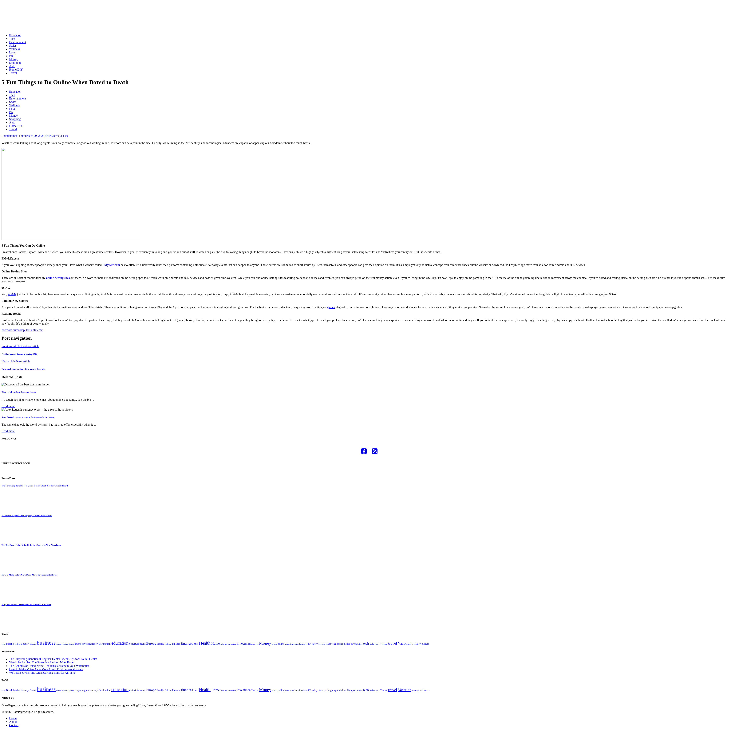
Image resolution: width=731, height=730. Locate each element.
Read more (8, 406)
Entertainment (10, 135)
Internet (38, 330)
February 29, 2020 (33, 135)
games (331, 307)
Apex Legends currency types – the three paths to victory (28, 417)
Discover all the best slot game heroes (19, 392)
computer (23, 330)
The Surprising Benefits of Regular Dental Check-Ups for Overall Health (35, 486)
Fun (31, 330)
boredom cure (10, 330)
